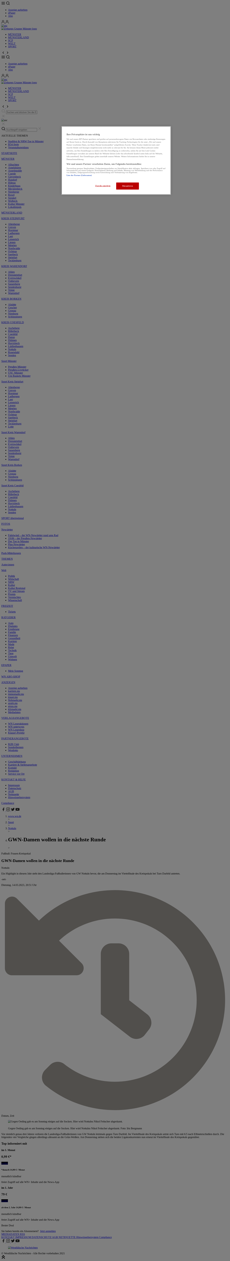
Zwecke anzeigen (102, 186)
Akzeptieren (127, 186)
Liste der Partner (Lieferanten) (79, 175)
